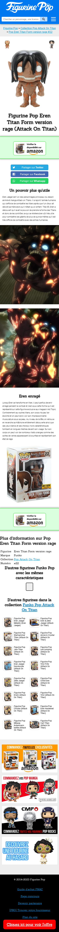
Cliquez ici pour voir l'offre (29, 924)
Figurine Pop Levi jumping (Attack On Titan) (46, 650)
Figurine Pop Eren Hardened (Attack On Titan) (47, 709)
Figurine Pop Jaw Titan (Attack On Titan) (19, 650)
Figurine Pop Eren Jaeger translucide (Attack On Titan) (19, 666)
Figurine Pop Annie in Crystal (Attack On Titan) (47, 636)
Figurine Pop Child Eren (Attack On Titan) (46, 681)
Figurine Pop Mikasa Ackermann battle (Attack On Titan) (20, 725)
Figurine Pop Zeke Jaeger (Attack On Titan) (19, 681)
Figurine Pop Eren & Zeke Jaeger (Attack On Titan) (46, 622)
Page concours (30, 896)
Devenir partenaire (30, 903)
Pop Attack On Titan (27, 559)
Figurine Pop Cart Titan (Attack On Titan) (46, 724)
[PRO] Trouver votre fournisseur (30, 910)
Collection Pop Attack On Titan (38, 28)
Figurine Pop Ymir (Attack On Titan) (47, 695)
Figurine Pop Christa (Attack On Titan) (20, 708)
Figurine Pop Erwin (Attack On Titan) (20, 695)
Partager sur (32, 167)
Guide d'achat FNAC (30, 889)
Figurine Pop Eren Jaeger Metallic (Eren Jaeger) (20, 622)
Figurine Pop (10, 28)
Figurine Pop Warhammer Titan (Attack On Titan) (21, 636)
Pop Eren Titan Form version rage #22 (30, 31)
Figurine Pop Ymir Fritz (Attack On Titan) (46, 665)
